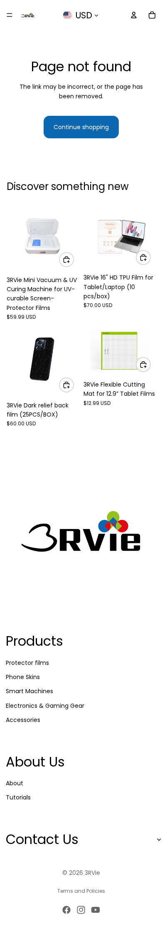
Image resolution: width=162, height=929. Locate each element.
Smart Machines (29, 691)
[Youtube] (96, 910)
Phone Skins (23, 677)
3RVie (92, 873)
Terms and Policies (81, 890)
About (14, 783)
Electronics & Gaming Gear (45, 705)
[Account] (134, 15)
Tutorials (18, 797)
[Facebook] (66, 910)
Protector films (27, 662)
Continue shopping (81, 127)
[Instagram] (81, 910)
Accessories (23, 720)
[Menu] (9, 15)
